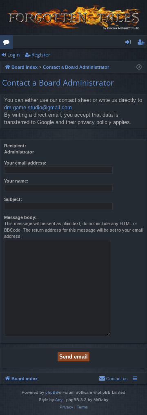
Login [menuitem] (129, 43)
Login (13, 54)
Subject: (13, 199)
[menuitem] (113, 378)
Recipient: (15, 145)
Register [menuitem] (142, 43)
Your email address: (25, 162)
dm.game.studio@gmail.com (38, 107)
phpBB (51, 392)
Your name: (16, 180)
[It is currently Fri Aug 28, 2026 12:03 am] (139, 67)
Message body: (20, 217)
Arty (58, 399)
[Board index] (73, 17)
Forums (8, 43)
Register (40, 54)
